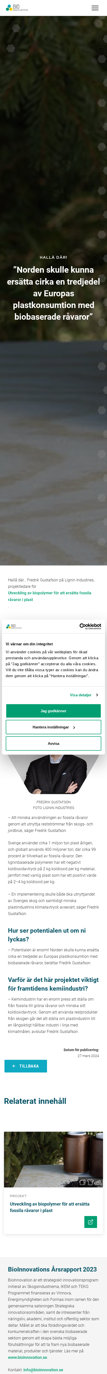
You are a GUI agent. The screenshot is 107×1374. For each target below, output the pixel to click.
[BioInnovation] (17, 7)
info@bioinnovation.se (43, 1370)
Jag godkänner (53, 711)
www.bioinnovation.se (27, 1357)
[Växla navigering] (95, 8)
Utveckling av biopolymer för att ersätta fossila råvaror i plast (49, 596)
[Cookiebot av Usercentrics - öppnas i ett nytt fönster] (79, 626)
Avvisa (53, 743)
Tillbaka (28, 1066)
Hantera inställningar (51, 727)
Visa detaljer (81, 695)
